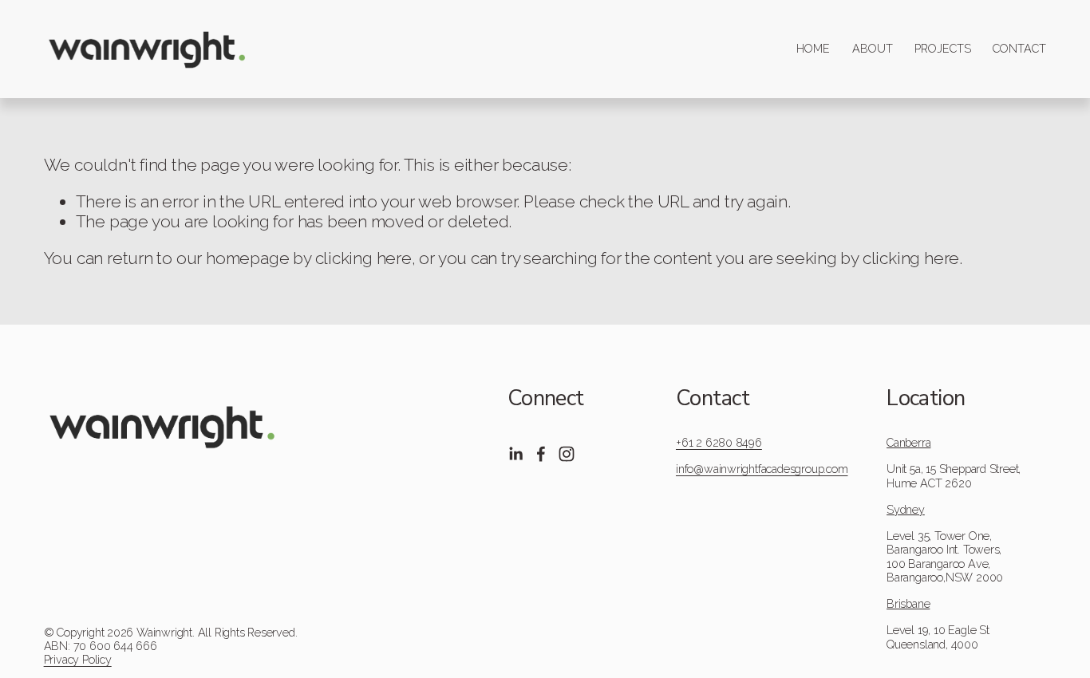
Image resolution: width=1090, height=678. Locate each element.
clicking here (363, 258)
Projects (942, 48)
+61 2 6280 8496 (719, 442)
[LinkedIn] (515, 454)
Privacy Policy (78, 659)
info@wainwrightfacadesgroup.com (762, 469)
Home (813, 48)
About (872, 48)
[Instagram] (567, 454)
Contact (1019, 48)
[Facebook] (541, 454)
